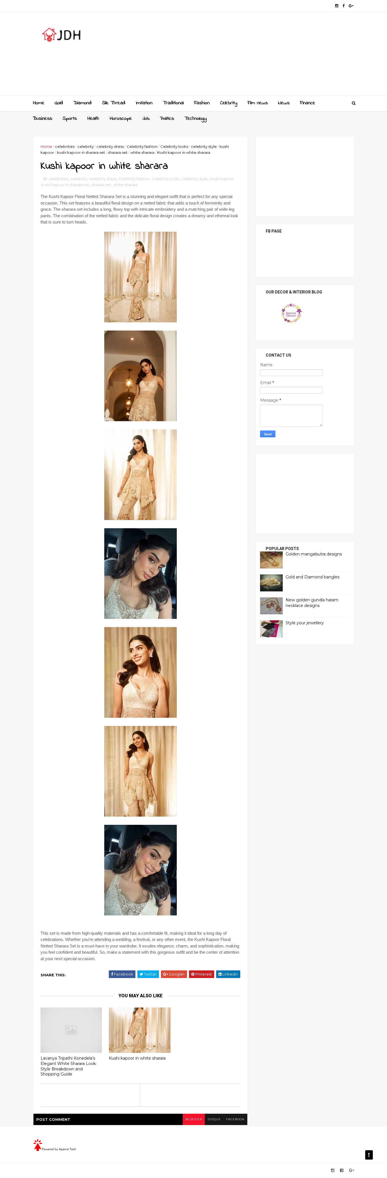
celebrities (65, 146)
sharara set (117, 152)
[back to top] (369, 1155)
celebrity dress (110, 146)
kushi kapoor (222, 178)
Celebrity (228, 103)
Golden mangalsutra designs (314, 554)
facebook (235, 1119)
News (284, 103)
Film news (258, 103)
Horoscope (121, 118)
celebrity (85, 146)
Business (42, 118)
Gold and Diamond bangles (312, 577)
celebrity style (204, 146)
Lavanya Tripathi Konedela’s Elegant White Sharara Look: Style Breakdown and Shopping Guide (69, 1066)
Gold (59, 103)
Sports (70, 118)
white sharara (142, 152)
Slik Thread (113, 103)
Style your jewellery (305, 622)
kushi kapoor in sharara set (81, 152)
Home (38, 103)
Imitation (144, 103)
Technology (195, 118)
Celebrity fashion (142, 146)
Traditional (173, 103)
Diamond (82, 103)
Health (93, 118)
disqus (214, 1119)
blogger (194, 1119)
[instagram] (336, 6)
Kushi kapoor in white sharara (137, 1058)
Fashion (202, 103)
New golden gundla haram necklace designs (312, 602)
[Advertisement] (250, 55)
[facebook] (344, 6)
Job (146, 118)
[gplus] (351, 6)
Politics (167, 118)
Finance (307, 103)
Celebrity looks (174, 146)
